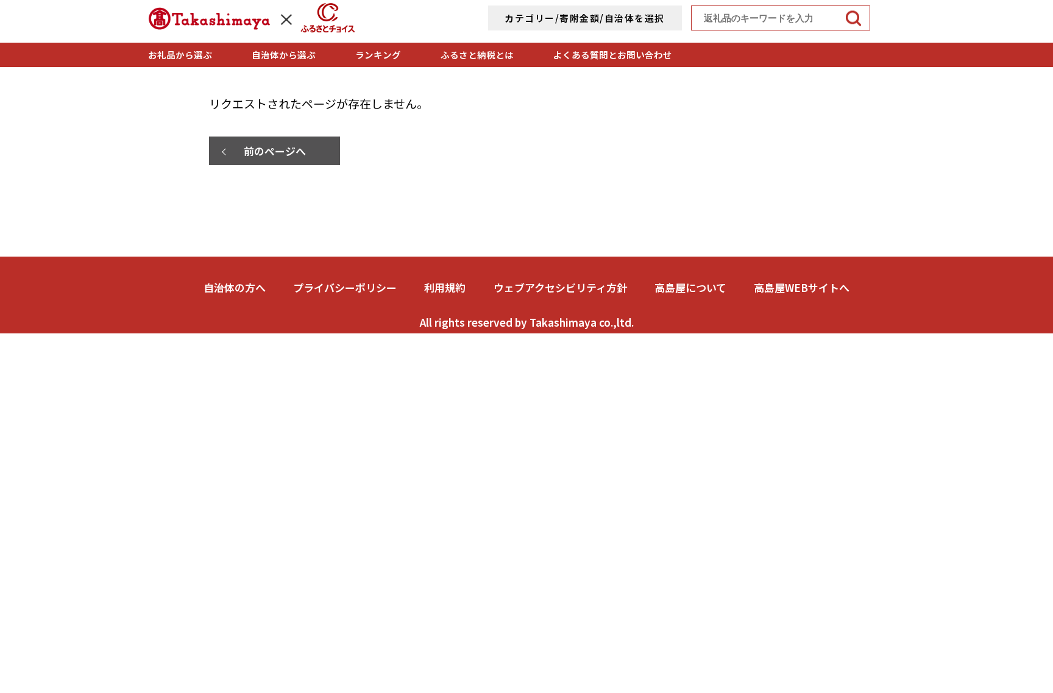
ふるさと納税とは (477, 54)
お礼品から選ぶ (180, 54)
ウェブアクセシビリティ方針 (560, 287)
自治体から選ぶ (284, 54)
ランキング (378, 54)
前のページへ (275, 150)
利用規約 (445, 287)
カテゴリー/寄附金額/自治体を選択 (585, 18)
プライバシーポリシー (345, 287)
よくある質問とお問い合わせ (612, 54)
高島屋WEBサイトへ (801, 287)
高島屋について (690, 287)
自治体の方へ (235, 287)
